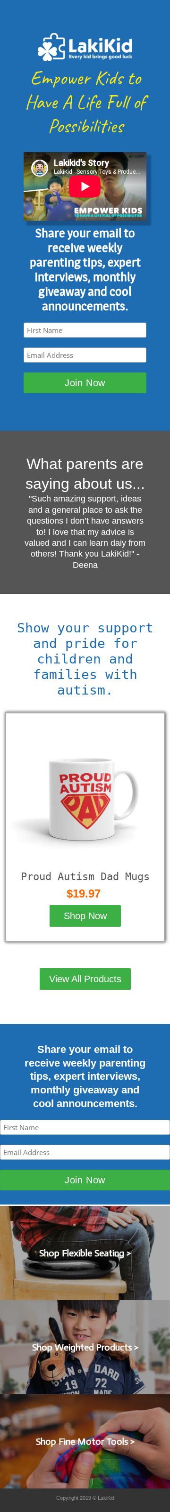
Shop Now (85, 916)
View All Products (85, 979)
